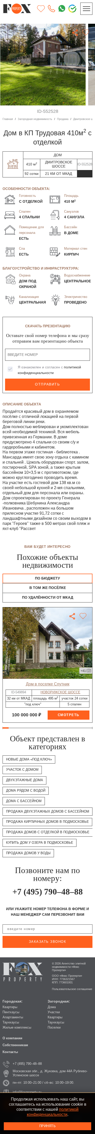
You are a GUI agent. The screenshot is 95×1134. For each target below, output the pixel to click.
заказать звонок (47, 942)
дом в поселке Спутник (47, 684)
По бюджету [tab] (47, 578)
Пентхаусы (11, 1012)
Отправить (47, 384)
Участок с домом (22, 769)
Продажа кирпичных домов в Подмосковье (47, 822)
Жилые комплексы (17, 1027)
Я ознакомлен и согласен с (49, 370)
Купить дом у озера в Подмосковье (39, 843)
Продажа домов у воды (28, 853)
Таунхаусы (11, 1022)
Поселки (54, 1027)
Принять (47, 1126)
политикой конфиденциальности (53, 1112)
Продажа (62, 118)
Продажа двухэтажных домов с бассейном (47, 811)
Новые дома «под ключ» (29, 759)
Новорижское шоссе (60, 692)
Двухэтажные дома (24, 780)
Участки (54, 1012)
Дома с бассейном (24, 801)
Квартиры (10, 1007)
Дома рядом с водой (25, 790)
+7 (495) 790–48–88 (47, 891)
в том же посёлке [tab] (47, 588)
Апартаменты (13, 1017)
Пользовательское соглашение (72, 989)
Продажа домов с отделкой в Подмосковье (47, 832)
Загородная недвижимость (35, 118)
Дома (52, 1007)
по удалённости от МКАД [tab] (47, 597)
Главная (8, 118)
